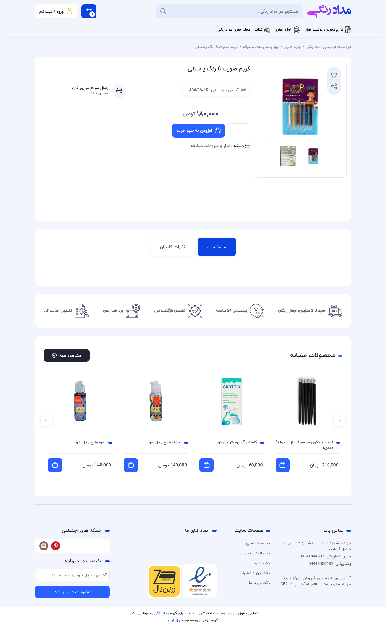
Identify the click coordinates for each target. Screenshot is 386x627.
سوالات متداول (254, 553)
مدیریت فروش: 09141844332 (325, 556)
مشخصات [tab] (216, 247)
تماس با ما (258, 583)
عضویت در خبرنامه (72, 592)
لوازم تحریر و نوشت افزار (324, 30)
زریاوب (173, 620)
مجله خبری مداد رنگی (234, 30)
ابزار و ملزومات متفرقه (261, 46)
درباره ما (260, 563)
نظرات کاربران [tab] (172, 247)
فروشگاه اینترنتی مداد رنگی (328, 46)
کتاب (259, 30)
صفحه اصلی (257, 543)
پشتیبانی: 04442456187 (330, 563)
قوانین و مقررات (253, 573)
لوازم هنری (283, 30)
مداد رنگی (161, 613)
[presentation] (339, 420)
